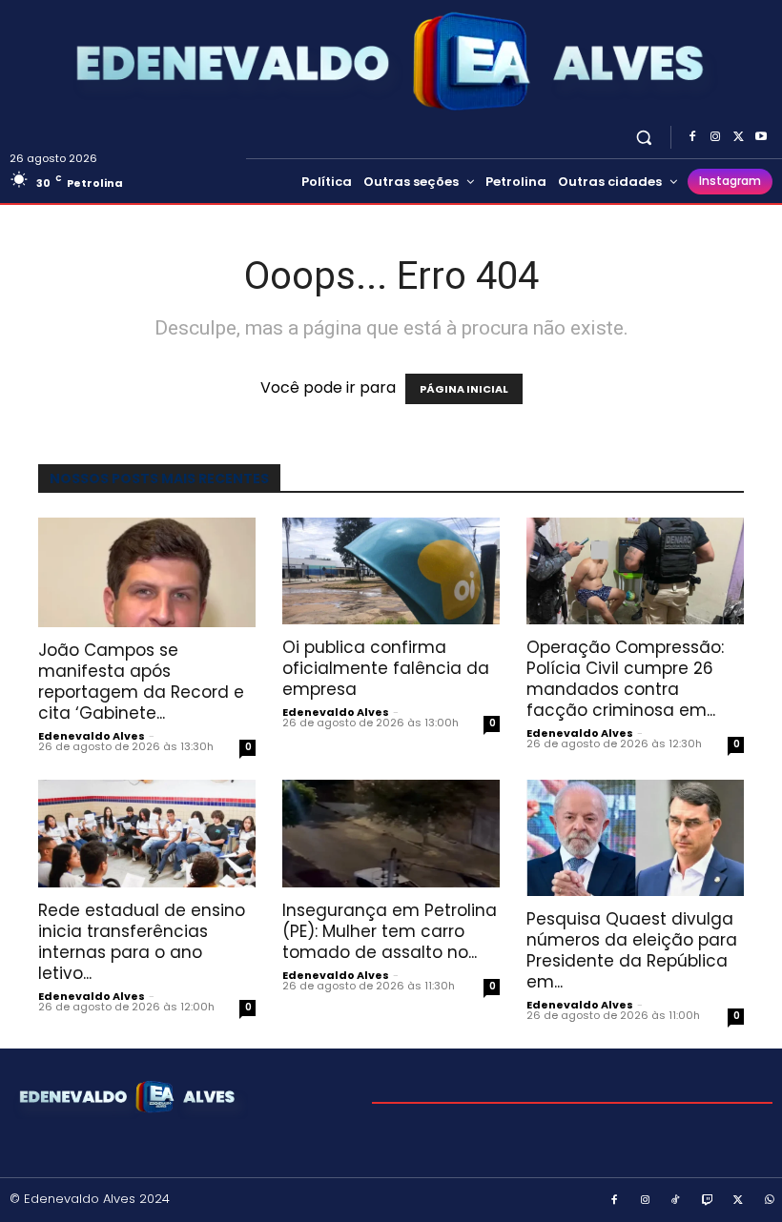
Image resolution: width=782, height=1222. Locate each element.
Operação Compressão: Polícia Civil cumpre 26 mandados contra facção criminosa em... (625, 679)
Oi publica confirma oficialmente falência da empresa (385, 668)
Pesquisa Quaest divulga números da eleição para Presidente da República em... (631, 950)
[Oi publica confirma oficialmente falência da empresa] (391, 571)
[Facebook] (692, 137)
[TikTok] (676, 1201)
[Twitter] (738, 137)
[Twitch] (707, 1201)
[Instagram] (715, 137)
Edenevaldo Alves (91, 735)
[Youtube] (761, 137)
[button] (644, 136)
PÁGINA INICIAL (464, 389)
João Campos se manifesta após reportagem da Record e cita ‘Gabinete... (141, 681)
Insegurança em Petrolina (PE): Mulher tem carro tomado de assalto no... (389, 931)
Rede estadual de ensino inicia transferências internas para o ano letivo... (141, 942)
